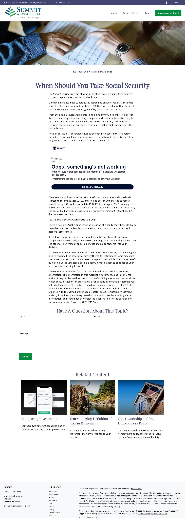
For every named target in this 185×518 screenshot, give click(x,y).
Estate (51, 497)
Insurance (53, 500)
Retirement (53, 491)
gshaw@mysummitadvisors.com (17, 506)
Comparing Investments (39, 418)
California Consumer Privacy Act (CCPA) (162, 511)
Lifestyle (52, 509)
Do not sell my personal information (152, 513)
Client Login (173, 2)
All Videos (53, 515)
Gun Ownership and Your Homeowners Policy (137, 420)
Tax (50, 503)
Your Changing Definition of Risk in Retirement (91, 420)
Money (51, 506)
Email (97, 316)
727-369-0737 (64, 2)
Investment (53, 494)
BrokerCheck (136, 488)
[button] (114, 13)
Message (23, 333)
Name (22, 316)
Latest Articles (54, 512)
